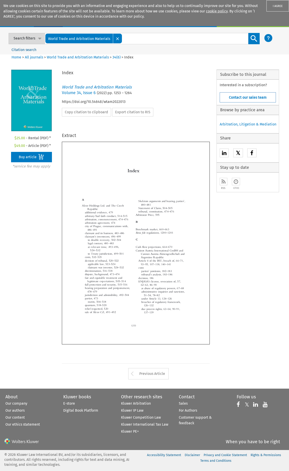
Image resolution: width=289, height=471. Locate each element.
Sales (183, 403)
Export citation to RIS (132, 112)
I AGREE (278, 6)
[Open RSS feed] (223, 181)
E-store (69, 403)
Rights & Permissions (266, 455)
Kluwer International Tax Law (144, 424)
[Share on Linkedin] (224, 153)
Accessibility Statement (164, 455)
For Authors (188, 410)
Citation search (24, 50)
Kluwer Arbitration (136, 403)
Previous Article (152, 373)
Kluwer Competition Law (141, 417)
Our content (15, 417)
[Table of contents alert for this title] (236, 181)
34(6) (116, 57)
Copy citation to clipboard (86, 112)
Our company (16, 403)
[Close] (117, 38)
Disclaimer (192, 455)
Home (16, 57)
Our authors (15, 410)
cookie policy (217, 11)
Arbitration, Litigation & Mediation (248, 124)
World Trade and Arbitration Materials (78, 57)
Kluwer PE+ (130, 431)
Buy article (28, 157)
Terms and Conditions (215, 461)
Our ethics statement (22, 424)
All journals (34, 57)
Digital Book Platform (80, 410)
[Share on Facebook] (251, 153)
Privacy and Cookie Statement (225, 455)
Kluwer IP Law (132, 410)
